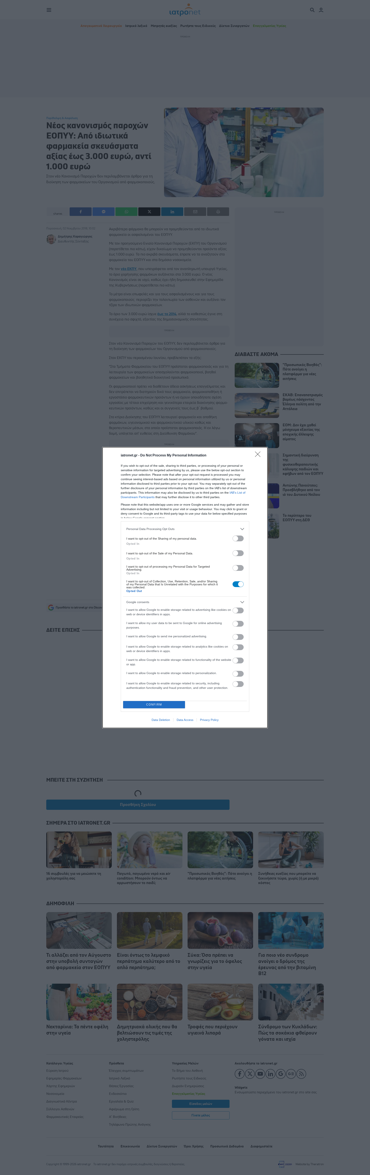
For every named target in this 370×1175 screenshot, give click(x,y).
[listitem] (185, 529)
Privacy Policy (209, 720)
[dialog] (185, 587)
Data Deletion (161, 720)
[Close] (259, 456)
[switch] (238, 538)
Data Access (185, 720)
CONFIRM (154, 704)
